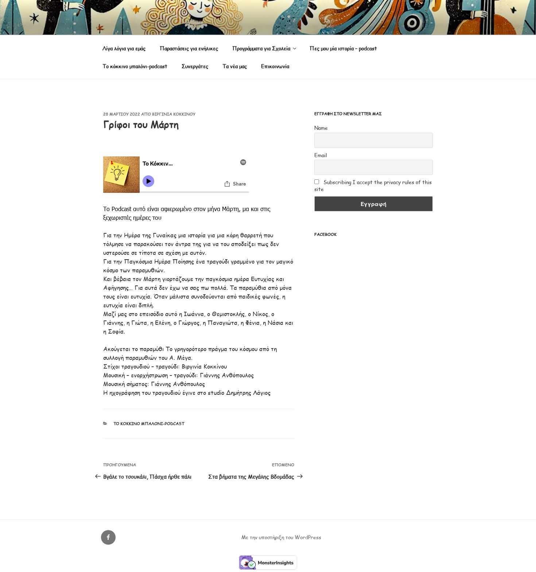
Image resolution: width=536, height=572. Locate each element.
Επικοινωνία (275, 66)
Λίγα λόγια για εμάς (123, 48)
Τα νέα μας (234, 66)
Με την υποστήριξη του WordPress (281, 537)
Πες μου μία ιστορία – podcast (343, 48)
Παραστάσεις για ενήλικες (189, 48)
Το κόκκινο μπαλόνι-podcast (134, 66)
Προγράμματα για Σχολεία (261, 48)
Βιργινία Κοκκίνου (173, 114)
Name (321, 127)
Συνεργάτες (195, 66)
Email (320, 155)
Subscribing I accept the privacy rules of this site (373, 185)
